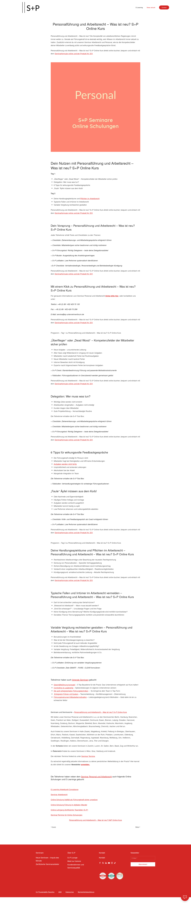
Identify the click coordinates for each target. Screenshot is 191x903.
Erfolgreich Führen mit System (66, 694)
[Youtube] (109, 862)
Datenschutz (70, 892)
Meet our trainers (74, 861)
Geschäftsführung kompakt (64, 684)
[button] (185, 897)
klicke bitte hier (111, 296)
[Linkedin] (106, 862)
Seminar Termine (88, 756)
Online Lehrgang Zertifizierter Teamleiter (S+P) (69, 809)
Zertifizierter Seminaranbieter (47, 864)
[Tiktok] (115, 862)
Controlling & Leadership (63, 687)
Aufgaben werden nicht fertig (65, 464)
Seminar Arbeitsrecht (59, 794)
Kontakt (102, 857)
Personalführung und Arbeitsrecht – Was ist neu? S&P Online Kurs (95, 820)
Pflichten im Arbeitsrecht (89, 198)
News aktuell (151, 7)
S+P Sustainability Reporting (45, 892)
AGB (59, 892)
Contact (164, 7)
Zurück (54, 827)
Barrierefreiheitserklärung (86, 892)
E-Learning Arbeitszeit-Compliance (64, 789)
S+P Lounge (72, 857)
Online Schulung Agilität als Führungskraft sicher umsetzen (74, 799)
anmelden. (85, 764)
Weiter (137, 827)
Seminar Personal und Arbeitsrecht (96, 776)
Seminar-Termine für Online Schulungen (66, 815)
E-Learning (139, 7)
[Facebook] (100, 862)
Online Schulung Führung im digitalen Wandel (69, 804)
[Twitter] (103, 862)
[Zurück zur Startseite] (31, 7)
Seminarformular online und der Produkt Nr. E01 (74, 53)
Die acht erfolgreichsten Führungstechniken (71, 691)
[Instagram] (112, 862)
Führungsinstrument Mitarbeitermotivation (70, 697)
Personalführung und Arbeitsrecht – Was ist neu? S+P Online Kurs (100, 712)
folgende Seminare (80, 679)
